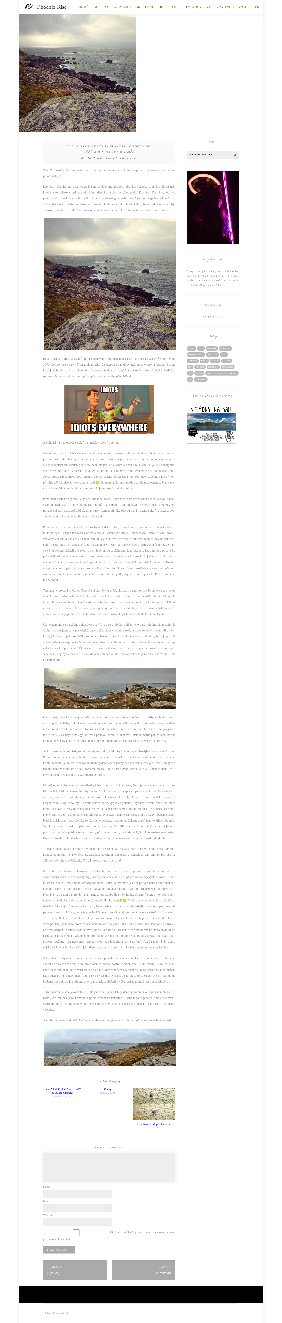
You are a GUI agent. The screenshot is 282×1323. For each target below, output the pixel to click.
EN (257, 7)
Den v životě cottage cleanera (153, 1124)
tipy (190, 373)
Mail (46, 1201)
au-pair (191, 348)
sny (190, 367)
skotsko (226, 361)
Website (48, 1215)
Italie (224, 354)
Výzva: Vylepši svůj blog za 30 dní (222, 373)
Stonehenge (227, 367)
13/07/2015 (85, 158)
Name (46, 1186)
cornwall (211, 348)
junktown (192, 361)
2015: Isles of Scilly (84, 146)
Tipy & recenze (197, 7)
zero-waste (201, 379)
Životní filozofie (233, 7)
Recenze (215, 361)
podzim (204, 361)
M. (96, 7)
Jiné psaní (169, 7)
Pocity (107, 1089)
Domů (84, 7)
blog (201, 348)
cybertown (225, 348)
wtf (190, 379)
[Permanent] (154, 1119)
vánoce (199, 373)
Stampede (200, 367)
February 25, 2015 (108, 1093)
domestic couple (196, 354)
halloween (213, 354)
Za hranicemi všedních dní (128, 7)
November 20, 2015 (63, 1096)
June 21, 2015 (153, 1128)
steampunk (213, 367)
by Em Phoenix (105, 158)
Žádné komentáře (129, 158)
